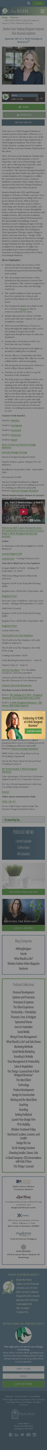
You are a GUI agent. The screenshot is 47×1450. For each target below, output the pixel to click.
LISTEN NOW (34, 731)
